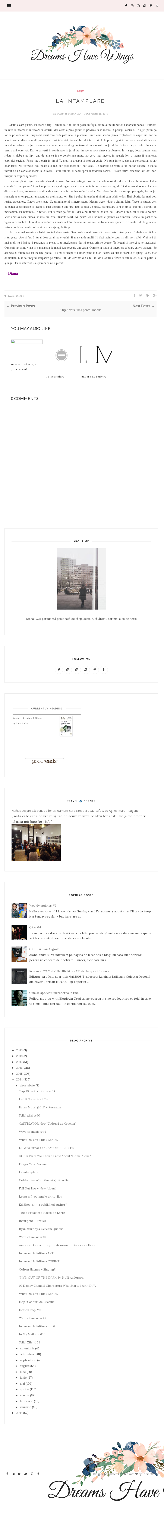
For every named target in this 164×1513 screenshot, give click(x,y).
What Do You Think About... (39, 1140)
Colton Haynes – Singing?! (37, 1269)
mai (22, 1383)
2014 (19, 1079)
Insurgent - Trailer (32, 1221)
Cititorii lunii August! (44, 949)
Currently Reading (47, 708)
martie (24, 1395)
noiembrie (27, 1348)
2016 (19, 1068)
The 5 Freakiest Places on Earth (42, 1213)
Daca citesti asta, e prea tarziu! (24, 367)
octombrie (27, 1354)
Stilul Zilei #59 (29, 1342)
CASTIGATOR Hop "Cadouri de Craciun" (47, 1123)
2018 (19, 1056)
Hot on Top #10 (30, 1310)
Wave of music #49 (32, 1132)
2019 (19, 1050)
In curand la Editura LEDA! (37, 1326)
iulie (23, 1372)
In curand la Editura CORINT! (39, 1261)
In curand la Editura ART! (36, 1253)
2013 (19, 1413)
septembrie (28, 1360)
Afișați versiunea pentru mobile (80, 310)
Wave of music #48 (32, 1237)
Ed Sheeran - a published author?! (43, 1205)
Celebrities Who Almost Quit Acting (44, 1180)
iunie (23, 1377)
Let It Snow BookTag (34, 1099)
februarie (26, 1401)
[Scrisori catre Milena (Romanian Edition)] (66, 736)
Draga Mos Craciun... (33, 1164)
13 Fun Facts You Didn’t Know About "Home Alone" (55, 1156)
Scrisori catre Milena (27, 718)
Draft (80, 91)
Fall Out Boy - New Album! (37, 1188)
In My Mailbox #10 (32, 1334)
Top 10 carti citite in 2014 (37, 1091)
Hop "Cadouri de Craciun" (37, 1302)
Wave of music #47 (32, 1318)
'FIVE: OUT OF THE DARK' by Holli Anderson (51, 1277)
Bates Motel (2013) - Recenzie (40, 1107)
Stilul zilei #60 (29, 1115)
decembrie (27, 1085)
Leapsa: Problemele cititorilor (40, 1196)
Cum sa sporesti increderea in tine (54, 993)
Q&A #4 (35, 927)
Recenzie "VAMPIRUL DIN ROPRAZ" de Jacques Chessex (69, 971)
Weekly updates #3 (43, 906)
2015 (19, 1074)
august (24, 1366)
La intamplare (55, 376)
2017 (19, 1062)
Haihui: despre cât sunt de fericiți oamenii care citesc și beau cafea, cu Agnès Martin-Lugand (75, 811)
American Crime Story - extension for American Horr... (58, 1245)
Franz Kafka (22, 723)
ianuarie (25, 1407)
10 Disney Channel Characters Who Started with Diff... (58, 1286)
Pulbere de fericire (94, 376)
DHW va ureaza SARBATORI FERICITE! (46, 1148)
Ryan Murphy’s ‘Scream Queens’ (41, 1229)
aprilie (24, 1389)
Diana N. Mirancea (69, 113)
